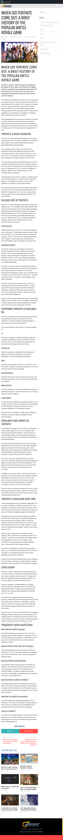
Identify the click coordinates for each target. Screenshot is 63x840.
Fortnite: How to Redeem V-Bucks (26, 767)
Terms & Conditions (37, 831)
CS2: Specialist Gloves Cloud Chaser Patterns (28, 809)
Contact (21, 831)
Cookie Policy (27, 831)
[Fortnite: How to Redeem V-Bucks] (29, 759)
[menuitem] (2, 2)
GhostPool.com (36, 829)
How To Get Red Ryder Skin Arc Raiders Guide (28, 788)
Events (42, 38)
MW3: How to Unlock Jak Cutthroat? (10, 787)
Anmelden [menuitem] (7, 2)
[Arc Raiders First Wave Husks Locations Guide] (10, 800)
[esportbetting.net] (6, 7)
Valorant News (45, 53)
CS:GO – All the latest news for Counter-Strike (49, 23)
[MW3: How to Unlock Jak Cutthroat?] (10, 779)
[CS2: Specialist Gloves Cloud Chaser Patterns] (29, 800)
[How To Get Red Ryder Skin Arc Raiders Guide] (29, 779)
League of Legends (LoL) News (48, 43)
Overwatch (44, 49)
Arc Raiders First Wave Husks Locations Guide (9, 809)
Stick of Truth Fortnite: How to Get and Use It (9, 768)
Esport (42, 34)
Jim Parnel (5, 37)
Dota (41, 29)
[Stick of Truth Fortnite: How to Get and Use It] (10, 759)
